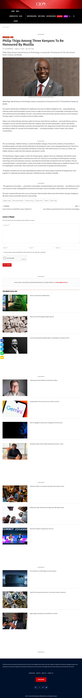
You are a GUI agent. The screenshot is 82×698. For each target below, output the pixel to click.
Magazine (59, 16)
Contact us (50, 673)
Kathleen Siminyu (29, 200)
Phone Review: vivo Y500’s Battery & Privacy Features (43, 571)
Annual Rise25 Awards (18, 200)
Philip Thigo (53, 200)
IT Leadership (6, 37)
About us (44, 673)
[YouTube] (46, 687)
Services (38, 673)
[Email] (2, 357)
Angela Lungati (7, 200)
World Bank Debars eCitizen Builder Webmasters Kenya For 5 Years (46, 444)
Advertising (32, 673)
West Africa (41, 16)
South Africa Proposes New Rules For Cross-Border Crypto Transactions (48, 592)
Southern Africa (51, 16)
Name (5, 248)
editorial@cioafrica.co (62, 282)
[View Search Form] (74, 16)
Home (13, 11)
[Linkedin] (35, 687)
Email (31, 248)
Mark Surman (39, 200)
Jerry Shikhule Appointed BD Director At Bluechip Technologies (61, 208)
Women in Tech (13, 16)
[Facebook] (39, 687)
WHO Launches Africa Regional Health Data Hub (42, 316)
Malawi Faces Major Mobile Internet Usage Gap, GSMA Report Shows (47, 507)
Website (58, 248)
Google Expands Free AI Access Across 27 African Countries (44, 401)
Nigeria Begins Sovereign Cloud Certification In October (43, 613)
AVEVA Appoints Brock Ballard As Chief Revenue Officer (43, 380)
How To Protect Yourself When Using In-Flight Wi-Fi (17, 208)
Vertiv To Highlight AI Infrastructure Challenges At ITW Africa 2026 (46, 422)
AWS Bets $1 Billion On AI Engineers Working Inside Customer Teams (47, 486)
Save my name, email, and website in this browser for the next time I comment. (24, 252)
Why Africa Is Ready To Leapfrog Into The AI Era (41, 528)
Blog (20, 16)
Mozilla (47, 200)
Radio (65, 16)
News (11, 37)
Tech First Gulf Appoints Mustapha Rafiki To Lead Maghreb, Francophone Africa (49, 338)
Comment (6, 225)
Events (16, 21)
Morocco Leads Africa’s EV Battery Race (39, 295)
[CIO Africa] (41, 4)
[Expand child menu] (18, 11)
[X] (42, 687)
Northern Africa (32, 16)
